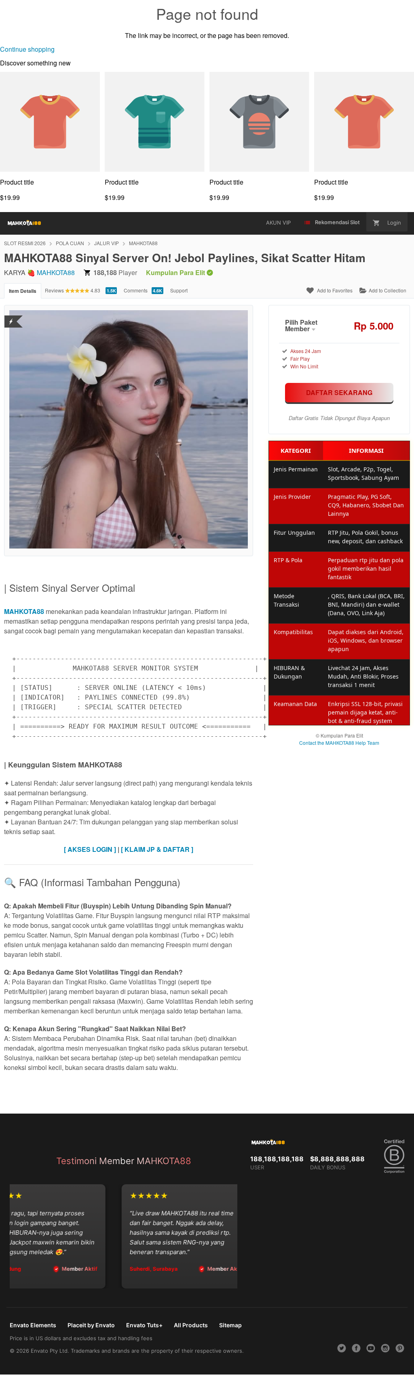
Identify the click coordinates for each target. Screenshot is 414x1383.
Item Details (22, 290)
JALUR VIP (106, 243)
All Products (191, 1325)
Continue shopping (27, 49)
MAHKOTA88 (143, 243)
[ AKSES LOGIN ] (90, 849)
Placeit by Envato (91, 1325)
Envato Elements (33, 1325)
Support (179, 290)
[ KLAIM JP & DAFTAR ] (157, 849)
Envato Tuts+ (144, 1325)
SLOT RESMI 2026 (25, 243)
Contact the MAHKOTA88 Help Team (339, 742)
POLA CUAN (70, 243)
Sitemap (230, 1325)
